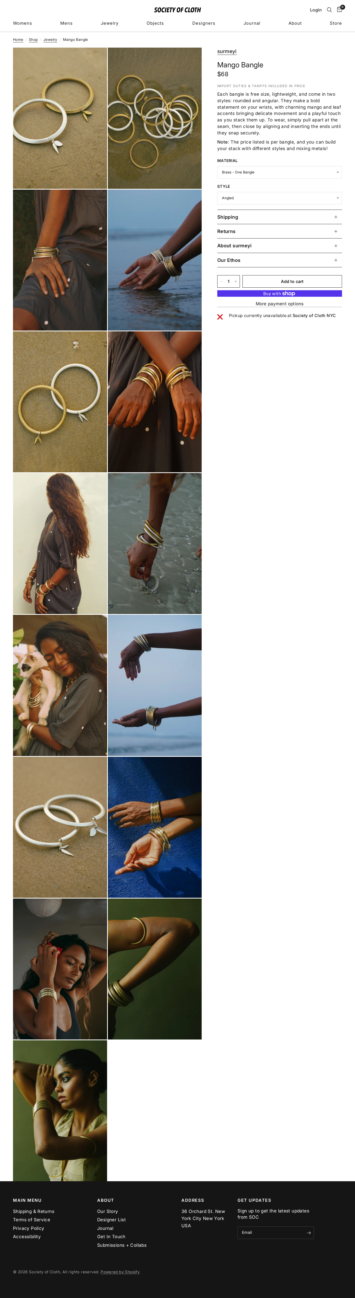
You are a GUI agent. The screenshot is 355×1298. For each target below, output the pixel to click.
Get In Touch (111, 1236)
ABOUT (105, 1200)
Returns (226, 231)
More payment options (280, 303)
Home (18, 39)
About (295, 23)
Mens (66, 23)
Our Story (107, 1211)
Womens (22, 23)
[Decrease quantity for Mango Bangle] (221, 281)
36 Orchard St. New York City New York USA (203, 1218)
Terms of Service (31, 1219)
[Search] (329, 10)
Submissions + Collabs (122, 1245)
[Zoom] (96, 58)
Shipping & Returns (33, 1211)
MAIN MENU (27, 1200)
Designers (203, 23)
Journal (252, 23)
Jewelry (110, 23)
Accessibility (27, 1236)
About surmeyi (234, 245)
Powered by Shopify (120, 1272)
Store (336, 23)
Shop (33, 39)
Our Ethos (228, 260)
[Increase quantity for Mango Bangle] (236, 281)
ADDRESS (192, 1200)
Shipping (227, 217)
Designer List (111, 1219)
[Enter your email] (309, 1232)
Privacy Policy (28, 1228)
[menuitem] (22, 23)
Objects (155, 23)
